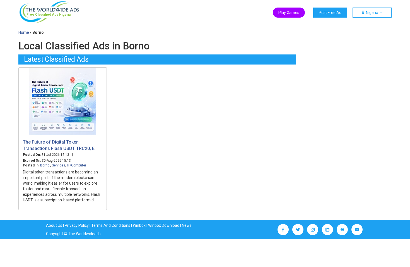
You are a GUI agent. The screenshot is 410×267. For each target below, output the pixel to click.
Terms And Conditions (110, 225)
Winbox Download (163, 225)
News (187, 225)
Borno (45, 165)
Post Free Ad (330, 12)
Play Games (288, 12)
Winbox (139, 225)
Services (58, 165)
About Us (54, 225)
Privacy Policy (77, 225)
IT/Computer (76, 165)
